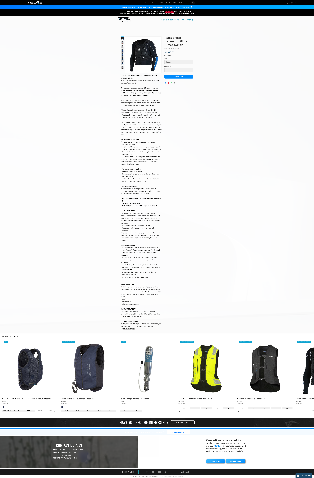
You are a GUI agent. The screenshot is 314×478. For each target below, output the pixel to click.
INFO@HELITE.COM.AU (69, 455)
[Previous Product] (5, 368)
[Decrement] (166, 70)
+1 (3, 409)
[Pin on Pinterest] (169, 83)
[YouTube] (159, 474)
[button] (288, 3)
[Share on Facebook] (165, 83)
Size (166, 59)
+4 (179, 413)
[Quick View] (30, 368)
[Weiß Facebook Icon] (295, 3)
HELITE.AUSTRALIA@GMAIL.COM (71, 452)
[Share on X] (175, 83)
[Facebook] (147, 474)
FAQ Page (218, 448)
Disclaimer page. (129, 329)
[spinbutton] (179, 70)
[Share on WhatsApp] (172, 83)
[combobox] (178, 62)
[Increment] (191, 70)
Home (122, 30)
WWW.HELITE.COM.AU (69, 460)
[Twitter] (153, 474)
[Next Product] (309, 368)
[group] (157, 378)
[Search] (193, 3)
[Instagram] (165, 474)
